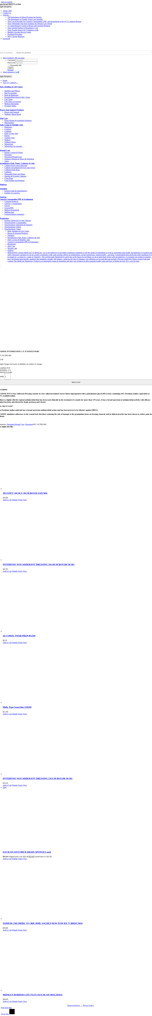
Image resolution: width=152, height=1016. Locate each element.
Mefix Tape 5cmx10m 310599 (17, 707)
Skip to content (6, 2)
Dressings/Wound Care (15, 424)
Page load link (6, 1008)
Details (14, 500)
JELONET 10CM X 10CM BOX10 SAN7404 (25, 493)
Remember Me (15, 65)
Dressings (29, 424)
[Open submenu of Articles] (9, 15)
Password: (11, 63)
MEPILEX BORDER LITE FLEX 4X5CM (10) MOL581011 (33, 995)
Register (10, 70)
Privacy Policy (88, 1005)
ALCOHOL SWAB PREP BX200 (19, 636)
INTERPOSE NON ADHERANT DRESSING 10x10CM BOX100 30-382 (38, 564)
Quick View (22, 500)
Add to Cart (7, 500)
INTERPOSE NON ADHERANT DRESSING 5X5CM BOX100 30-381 (38, 778)
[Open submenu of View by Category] (17, 83)
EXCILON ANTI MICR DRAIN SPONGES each (27, 852)
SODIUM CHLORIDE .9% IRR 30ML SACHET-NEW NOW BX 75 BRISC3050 (43, 923)
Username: (11, 60)
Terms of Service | (75, 1005)
